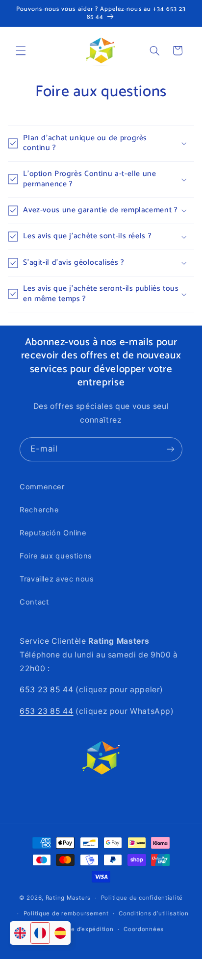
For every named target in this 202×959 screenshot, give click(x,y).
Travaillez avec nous (57, 579)
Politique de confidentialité (142, 897)
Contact (34, 602)
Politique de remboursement (66, 913)
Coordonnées (144, 929)
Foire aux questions (56, 556)
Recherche (39, 509)
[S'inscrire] (170, 449)
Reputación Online (53, 533)
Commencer (42, 486)
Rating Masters (68, 897)
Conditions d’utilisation (154, 913)
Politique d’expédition (80, 929)
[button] (20, 50)
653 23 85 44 (47, 689)
